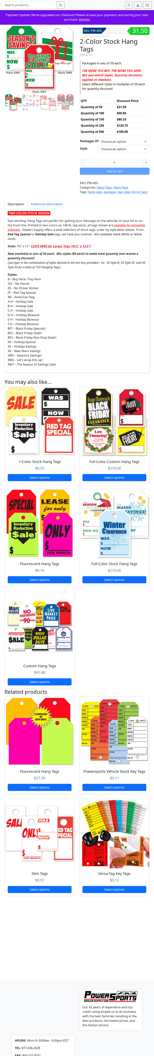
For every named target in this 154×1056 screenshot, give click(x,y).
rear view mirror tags (132, 192)
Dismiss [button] (84, 19)
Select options (40, 478)
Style (83, 148)
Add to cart (115, 171)
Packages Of (89, 141)
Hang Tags (104, 187)
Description (16, 204)
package (110, 192)
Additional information (47, 204)
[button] (138, 5)
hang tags (95, 192)
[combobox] (29, 5)
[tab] (16, 204)
